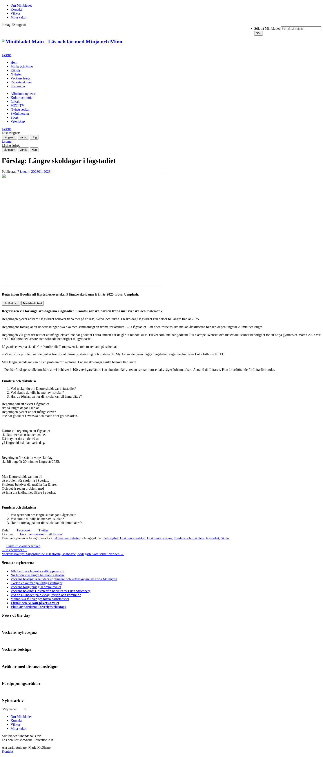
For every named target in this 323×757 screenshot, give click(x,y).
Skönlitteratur (20, 113)
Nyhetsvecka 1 (14, 550)
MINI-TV (17, 105)
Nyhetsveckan (20, 109)
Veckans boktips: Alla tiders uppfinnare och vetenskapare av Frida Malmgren (64, 579)
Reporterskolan (21, 82)
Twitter (43, 530)
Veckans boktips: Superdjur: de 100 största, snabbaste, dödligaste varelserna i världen (63, 554)
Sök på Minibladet (267, 28)
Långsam (9, 137)
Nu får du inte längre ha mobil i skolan (37, 575)
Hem (14, 62)
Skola (225, 538)
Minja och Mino (22, 66)
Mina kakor (19, 17)
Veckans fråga (20, 78)
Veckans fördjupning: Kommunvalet (36, 587)
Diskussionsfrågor (159, 538)
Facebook (23, 530)
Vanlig (23, 137)
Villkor (15, 13)
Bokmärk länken (28, 546)
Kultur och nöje (21, 97)
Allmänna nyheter (23, 94)
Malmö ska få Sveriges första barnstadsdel (40, 599)
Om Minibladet (21, 5)
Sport (14, 117)
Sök (258, 33)
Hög (34, 137)
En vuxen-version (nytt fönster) (40, 534)
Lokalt (15, 101)
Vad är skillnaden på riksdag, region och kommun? (46, 595)
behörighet (110, 538)
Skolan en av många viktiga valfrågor (36, 583)
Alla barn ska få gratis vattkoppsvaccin (37, 571)
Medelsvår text (32, 303)
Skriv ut (11, 546)
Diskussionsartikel (132, 538)
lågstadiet (212, 538)
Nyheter (16, 74)
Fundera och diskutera (189, 538)
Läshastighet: (11, 133)
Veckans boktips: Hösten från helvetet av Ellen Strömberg (51, 591)
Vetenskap (18, 121)
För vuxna (18, 86)
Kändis (15, 70)
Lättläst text (11, 303)
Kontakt (16, 9)
